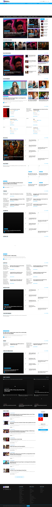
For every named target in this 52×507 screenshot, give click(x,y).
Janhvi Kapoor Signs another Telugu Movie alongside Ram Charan (32, 370)
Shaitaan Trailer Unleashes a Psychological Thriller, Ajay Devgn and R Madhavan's (17, 199)
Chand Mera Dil (35, 127)
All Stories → (46, 78)
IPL (30, 488)
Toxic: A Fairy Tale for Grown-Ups (15, 109)
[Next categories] (48, 46)
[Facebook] (40, 1)
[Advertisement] (9, 10)
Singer (4, 340)
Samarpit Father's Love (13, 119)
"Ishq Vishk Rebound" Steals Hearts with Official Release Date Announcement (32, 290)
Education (20, 497)
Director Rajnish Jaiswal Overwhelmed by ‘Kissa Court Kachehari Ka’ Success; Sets (40, 280)
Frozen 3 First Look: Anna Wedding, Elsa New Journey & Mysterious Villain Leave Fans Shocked (13, 183)
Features (20, 499)
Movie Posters (6, 287)
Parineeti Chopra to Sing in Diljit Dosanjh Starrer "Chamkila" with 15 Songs (17, 344)
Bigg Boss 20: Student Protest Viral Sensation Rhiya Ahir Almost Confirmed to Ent (44, 100)
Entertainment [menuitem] (15, 16)
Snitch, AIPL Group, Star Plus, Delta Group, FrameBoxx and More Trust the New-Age (16, 280)
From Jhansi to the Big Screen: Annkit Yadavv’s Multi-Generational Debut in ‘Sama (40, 273)
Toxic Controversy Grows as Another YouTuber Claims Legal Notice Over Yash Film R (32, 56)
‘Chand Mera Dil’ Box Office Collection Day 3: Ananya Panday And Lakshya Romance (32, 157)
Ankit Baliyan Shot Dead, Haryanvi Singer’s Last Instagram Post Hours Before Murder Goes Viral (14, 98)
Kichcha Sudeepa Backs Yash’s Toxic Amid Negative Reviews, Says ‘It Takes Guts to (12, 72)
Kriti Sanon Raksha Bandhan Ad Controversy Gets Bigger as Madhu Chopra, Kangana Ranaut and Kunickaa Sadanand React (22, 431)
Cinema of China (21, 494)
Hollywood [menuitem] (29, 16)
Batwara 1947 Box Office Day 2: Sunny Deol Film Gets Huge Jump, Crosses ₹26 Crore (32, 141)
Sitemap (41, 492)
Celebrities (5, 210)
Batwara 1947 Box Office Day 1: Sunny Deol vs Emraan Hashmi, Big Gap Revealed (32, 146)
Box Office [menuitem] (25, 16)
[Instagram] (44, 1)
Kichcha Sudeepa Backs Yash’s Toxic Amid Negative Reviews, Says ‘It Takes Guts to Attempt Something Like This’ (22, 415)
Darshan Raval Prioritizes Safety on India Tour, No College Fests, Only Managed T (40, 344)
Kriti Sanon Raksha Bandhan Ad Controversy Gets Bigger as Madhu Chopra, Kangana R (32, 61)
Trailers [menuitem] (33, 16)
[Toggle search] (48, 1)
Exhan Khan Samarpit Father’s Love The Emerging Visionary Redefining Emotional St (40, 266)
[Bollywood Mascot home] (6, 1)
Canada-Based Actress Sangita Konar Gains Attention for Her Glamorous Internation (16, 273)
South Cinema (31, 496)
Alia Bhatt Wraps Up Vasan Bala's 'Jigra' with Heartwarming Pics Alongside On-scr (11, 370)
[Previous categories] (4, 46)
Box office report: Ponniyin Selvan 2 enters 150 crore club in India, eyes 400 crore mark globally (14, 333)
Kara (10, 127)
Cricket (20, 495)
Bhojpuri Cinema (21, 488)
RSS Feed (41, 491)
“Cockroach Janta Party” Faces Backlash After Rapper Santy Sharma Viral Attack (32, 219)
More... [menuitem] (36, 16)
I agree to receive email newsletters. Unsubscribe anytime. (43, 431)
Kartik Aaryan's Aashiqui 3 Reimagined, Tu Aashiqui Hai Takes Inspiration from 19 (32, 364)
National (31, 492)
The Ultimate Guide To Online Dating (9, 255)
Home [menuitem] (4, 16)
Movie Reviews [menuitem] (20, 16)
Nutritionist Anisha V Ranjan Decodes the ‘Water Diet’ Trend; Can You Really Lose (17, 266)
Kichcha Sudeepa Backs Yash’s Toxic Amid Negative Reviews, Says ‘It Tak (46, 21)
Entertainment (6, 78)
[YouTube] (43, 1)
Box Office (5, 137)
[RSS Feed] (46, 1)
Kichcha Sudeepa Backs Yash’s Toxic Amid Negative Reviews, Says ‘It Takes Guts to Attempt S (14, 33)
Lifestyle (5, 262)
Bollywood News (31, 24)
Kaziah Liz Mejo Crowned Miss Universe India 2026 (12, 230)
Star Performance (7, 313)
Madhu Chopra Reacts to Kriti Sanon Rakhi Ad (22, 3)
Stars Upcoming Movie (8, 350)
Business (20, 492)
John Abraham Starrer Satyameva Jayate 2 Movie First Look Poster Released (32, 306)
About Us (41, 488)
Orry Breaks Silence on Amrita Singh (9, 3)
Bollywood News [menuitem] (9, 16)
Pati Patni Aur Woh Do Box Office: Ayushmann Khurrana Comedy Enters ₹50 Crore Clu (32, 151)
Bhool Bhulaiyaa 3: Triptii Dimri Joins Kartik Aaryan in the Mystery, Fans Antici (32, 359)
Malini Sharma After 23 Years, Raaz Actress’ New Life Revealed (14, 390)
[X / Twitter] (41, 1)
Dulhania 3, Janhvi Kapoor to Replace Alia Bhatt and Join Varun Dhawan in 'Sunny (32, 354)
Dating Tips (5, 236)
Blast (34, 119)
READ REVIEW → (12, 116)
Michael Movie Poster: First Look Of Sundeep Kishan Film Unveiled (32, 301)
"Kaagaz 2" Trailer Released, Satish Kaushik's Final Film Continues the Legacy (40, 199)
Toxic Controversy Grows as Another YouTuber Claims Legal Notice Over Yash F (33, 26)
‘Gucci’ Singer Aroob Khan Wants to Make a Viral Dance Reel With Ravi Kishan (32, 100)
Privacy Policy (42, 490)
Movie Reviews (6, 106)
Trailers (5, 191)
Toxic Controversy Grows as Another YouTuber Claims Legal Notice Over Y (46, 24)
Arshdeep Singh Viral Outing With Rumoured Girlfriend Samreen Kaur (32, 224)
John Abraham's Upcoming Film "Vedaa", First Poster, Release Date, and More (33, 296)
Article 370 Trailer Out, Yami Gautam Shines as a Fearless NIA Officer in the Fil (40, 204)
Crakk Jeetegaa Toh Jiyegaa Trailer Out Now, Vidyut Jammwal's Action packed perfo (17, 204)
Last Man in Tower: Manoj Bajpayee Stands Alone (18, 470)
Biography (20, 489)
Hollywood (5, 163)
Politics (31, 494)
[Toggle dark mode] (48, 16)
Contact (41, 489)
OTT (30, 493)
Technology (31, 499)
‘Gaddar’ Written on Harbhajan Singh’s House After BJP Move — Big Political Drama (33, 229)
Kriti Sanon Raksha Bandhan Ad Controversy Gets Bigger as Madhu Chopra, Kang (32, 36)
